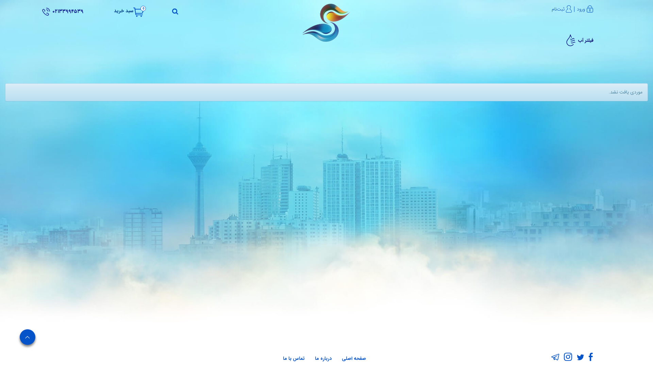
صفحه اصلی (354, 358)
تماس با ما (294, 358)
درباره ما (323, 358)
